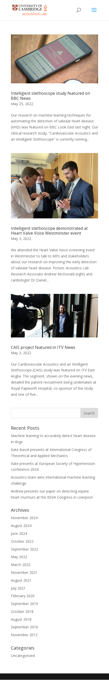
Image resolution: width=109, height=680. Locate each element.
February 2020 (22, 595)
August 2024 (21, 525)
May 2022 (19, 556)
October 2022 (22, 541)
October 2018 (22, 611)
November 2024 (24, 517)
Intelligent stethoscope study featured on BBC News (50, 95)
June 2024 (19, 533)
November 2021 (24, 572)
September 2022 (24, 549)
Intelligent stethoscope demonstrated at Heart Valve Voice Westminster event (49, 230)
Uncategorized (23, 655)
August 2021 (21, 580)
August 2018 (21, 619)
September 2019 (24, 603)
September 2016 (24, 627)
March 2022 (20, 564)
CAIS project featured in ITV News (43, 347)
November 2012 (24, 634)
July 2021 (18, 588)
